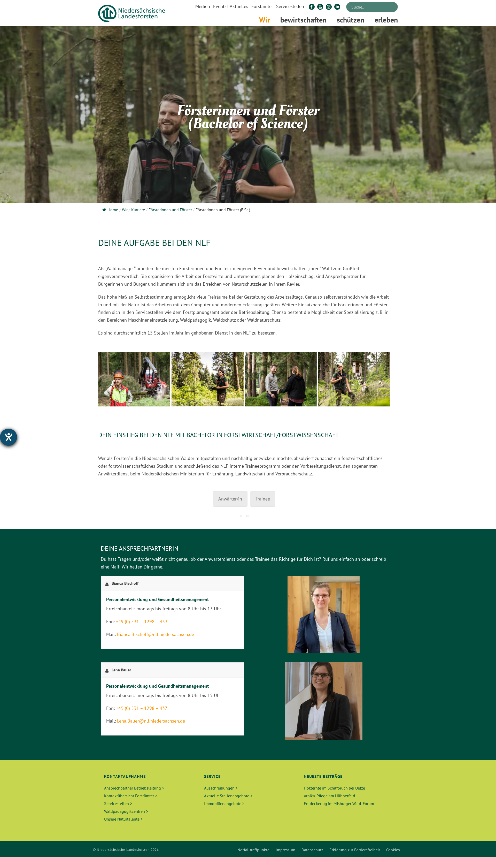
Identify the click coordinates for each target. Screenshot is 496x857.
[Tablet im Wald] (208, 379)
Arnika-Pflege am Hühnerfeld (329, 795)
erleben (386, 20)
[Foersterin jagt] (354, 379)
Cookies (393, 850)
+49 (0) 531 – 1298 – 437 (141, 708)
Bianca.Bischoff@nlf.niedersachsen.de (155, 634)
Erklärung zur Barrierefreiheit (354, 850)
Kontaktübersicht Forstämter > (130, 795)
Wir (264, 20)
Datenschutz (312, 850)
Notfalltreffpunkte (253, 850)
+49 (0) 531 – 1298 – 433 (141, 622)
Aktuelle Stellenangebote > (228, 795)
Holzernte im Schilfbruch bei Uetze (334, 788)
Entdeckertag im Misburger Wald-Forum (339, 803)
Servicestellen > (118, 803)
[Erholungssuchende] (281, 379)
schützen (350, 20)
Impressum (285, 850)
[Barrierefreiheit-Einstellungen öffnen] (8, 437)
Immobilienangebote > (224, 803)
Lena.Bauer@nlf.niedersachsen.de (151, 721)
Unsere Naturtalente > (123, 819)
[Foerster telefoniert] (134, 379)
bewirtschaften (303, 20)
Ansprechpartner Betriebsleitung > (134, 788)
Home (112, 209)
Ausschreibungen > (221, 788)
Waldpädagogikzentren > (126, 811)
